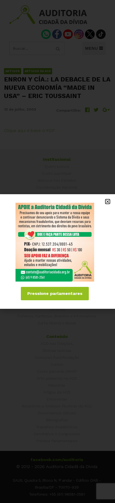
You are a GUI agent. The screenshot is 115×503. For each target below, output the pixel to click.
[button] (108, 202)
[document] (57, 251)
